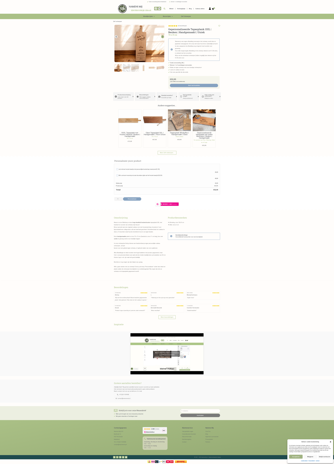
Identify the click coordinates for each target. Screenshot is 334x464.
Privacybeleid (311, 460)
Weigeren (310, 456)
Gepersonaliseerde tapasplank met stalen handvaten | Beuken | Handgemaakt (204, 135)
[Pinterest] (123, 457)
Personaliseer (132, 199)
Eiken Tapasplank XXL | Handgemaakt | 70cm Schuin (155, 134)
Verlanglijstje (181, 8)
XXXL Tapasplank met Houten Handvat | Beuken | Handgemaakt (130, 134)
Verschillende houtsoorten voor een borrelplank (189, 237)
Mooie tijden (167, 16)
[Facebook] (114, 457)
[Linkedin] (120, 457)
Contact (317, 460)
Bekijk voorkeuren (324, 456)
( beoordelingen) (182, 25)
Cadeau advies (199, 8)
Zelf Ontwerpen (186, 16)
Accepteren (296, 456)
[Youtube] (126, 457)
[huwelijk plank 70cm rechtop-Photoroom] (139, 43)
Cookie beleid (304, 460)
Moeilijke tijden (148, 16)
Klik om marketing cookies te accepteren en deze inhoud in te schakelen (167, 353)
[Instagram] (117, 457)
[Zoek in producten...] (164, 8)
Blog (190, 8)
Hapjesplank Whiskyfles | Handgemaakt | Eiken (179, 134)
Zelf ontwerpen (117, 21)
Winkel (171, 8)
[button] (330, 442)
